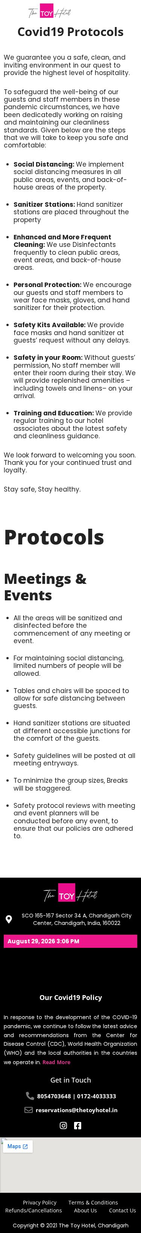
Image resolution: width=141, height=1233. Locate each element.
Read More (56, 1062)
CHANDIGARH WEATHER (70, 966)
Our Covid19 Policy (70, 997)
